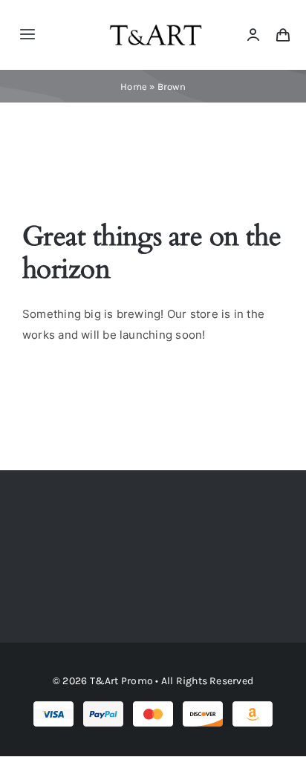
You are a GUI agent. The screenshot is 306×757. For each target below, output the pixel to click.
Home (133, 86)
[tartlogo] (155, 18)
